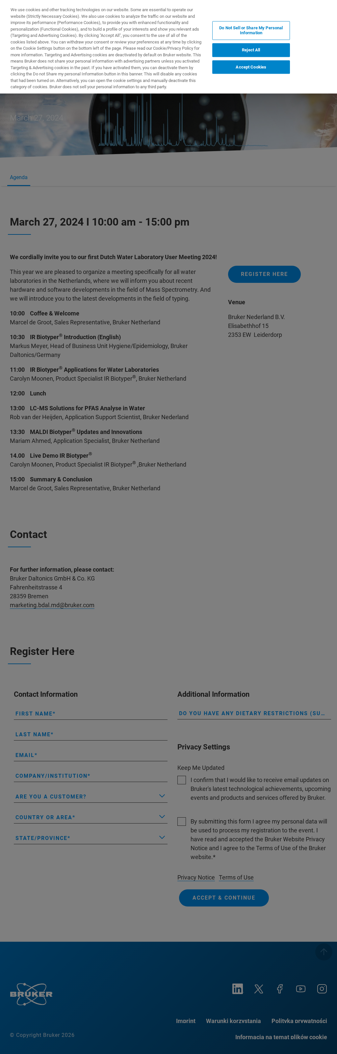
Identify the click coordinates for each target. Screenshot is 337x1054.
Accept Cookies (251, 67)
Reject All (251, 49)
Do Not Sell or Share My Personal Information (251, 30)
